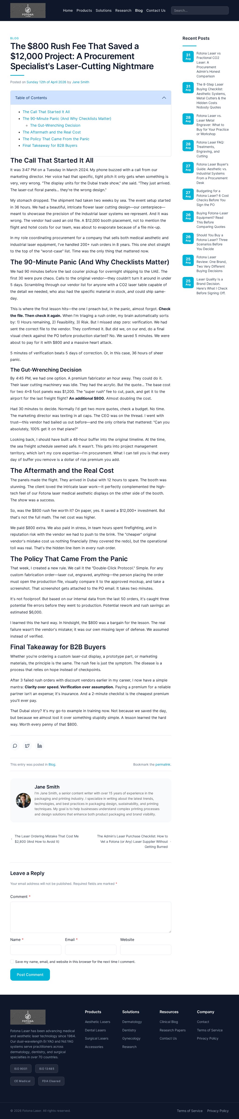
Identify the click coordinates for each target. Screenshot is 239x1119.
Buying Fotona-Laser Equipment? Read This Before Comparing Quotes (212, 220)
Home (68, 10)
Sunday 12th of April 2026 (46, 82)
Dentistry (129, 1030)
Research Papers (173, 1030)
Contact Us (155, 10)
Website (127, 939)
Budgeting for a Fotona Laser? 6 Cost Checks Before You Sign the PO (213, 198)
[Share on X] (27, 745)
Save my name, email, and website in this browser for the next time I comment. (75, 962)
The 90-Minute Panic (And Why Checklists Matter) (67, 118)
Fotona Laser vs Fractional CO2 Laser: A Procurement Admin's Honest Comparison (209, 64)
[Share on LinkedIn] (39, 745)
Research (123, 10)
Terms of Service (210, 1030)
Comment (19, 896)
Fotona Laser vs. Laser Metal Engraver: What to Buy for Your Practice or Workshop (213, 125)
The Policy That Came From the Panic (56, 138)
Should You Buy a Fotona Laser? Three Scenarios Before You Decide (212, 242)
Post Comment (30, 974)
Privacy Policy (207, 1038)
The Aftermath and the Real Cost (52, 132)
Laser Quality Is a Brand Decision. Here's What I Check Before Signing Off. (212, 286)
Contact (203, 1022)
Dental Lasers (95, 1030)
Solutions (104, 10)
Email (70, 939)
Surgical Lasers (96, 1038)
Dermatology (132, 1022)
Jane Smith (80, 82)
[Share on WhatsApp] (15, 745)
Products (84, 10)
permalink (162, 764)
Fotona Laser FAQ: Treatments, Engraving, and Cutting (210, 149)
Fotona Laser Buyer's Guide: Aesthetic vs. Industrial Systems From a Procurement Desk (212, 173)
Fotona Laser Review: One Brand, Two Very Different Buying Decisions (212, 264)
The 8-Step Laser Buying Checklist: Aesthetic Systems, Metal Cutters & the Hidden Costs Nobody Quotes (211, 95)
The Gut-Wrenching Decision (55, 125)
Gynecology (131, 1038)
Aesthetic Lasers (97, 1022)
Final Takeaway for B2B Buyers (50, 145)
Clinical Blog (169, 1022)
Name (15, 939)
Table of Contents (31, 97)
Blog (139, 10)
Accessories (94, 1047)
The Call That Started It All (46, 111)
